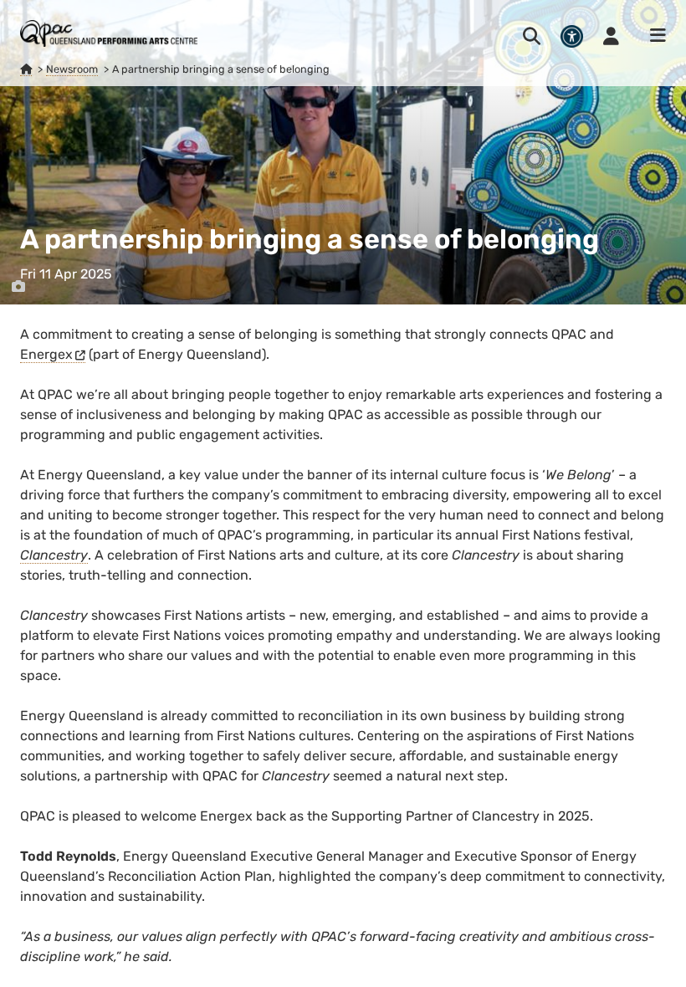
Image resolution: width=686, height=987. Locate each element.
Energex (46, 354)
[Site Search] (531, 36)
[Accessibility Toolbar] (572, 36)
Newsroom (72, 69)
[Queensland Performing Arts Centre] (26, 69)
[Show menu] (652, 36)
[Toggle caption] (18, 287)
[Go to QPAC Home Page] (108, 33)
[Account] (611, 36)
